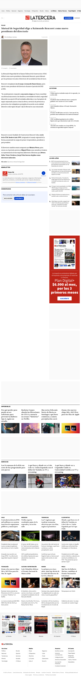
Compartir (5, 68)
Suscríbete (19, 198)
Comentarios (13, 68)
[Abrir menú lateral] (2, 18)
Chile (3, 517)
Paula (63, 566)
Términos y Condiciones (20, 182)
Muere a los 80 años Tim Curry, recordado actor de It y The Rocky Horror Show (30, 603)
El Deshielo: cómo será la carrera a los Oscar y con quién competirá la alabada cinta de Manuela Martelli (30, 594)
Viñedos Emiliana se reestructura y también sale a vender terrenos (60, 195)
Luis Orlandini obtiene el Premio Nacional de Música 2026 (29, 571)
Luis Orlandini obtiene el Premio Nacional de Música (63, 107)
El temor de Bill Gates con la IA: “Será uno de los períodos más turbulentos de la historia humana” (64, 113)
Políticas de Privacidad (31, 182)
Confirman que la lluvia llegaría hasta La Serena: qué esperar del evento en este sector (50, 557)
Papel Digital (72, 11)
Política (8, 11)
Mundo (42, 11)
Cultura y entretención (29, 566)
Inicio (3, 11)
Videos (47, 11)
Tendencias (45, 517)
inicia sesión (8, 198)
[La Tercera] (9, 634)
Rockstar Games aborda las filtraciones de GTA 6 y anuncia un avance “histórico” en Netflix (30, 414)
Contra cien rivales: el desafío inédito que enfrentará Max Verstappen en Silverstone (70, 546)
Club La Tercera (62, 11)
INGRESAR (77, 18)
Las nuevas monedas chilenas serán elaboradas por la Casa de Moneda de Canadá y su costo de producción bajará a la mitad (61, 172)
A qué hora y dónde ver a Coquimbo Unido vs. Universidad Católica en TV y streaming (66, 469)
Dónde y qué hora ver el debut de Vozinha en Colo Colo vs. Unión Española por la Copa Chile (70, 524)
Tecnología (27, 11)
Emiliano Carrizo (12, 37)
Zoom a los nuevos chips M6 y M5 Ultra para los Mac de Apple (70, 412)
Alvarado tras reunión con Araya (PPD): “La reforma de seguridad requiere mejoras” (63, 126)
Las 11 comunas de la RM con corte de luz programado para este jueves (13, 468)
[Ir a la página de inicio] (40, 18)
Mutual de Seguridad (19, 162)
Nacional (14, 11)
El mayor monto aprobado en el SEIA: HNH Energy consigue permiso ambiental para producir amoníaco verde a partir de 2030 (61, 188)
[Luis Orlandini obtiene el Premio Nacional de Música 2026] (30, 583)
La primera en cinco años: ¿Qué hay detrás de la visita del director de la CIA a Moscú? (50, 572)
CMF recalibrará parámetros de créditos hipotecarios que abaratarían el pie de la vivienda (64, 120)
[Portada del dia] (64, 268)
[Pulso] (25, 634)
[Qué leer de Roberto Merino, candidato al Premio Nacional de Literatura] (71, 583)
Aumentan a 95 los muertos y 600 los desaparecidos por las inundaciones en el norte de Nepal (50, 604)
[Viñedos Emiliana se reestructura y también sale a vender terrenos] (76, 196)
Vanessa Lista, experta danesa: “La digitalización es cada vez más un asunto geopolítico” (50, 593)
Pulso (3, 25)
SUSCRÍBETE (64, 299)
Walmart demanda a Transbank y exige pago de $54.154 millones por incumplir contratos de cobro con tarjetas (60, 180)
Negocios (20, 11)
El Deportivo (35, 11)
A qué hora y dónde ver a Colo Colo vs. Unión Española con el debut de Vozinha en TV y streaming (40, 469)
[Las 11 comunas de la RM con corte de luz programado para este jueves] (13, 481)
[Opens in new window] (41, 634)
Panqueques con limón (68, 591)
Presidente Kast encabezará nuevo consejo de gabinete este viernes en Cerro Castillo (63, 100)
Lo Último (53, 11)
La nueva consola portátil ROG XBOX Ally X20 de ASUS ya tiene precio (10, 603)
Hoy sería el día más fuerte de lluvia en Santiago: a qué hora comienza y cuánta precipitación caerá (49, 414)
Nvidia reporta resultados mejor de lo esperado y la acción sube (65, 94)
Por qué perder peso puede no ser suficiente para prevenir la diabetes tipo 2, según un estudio (9, 415)
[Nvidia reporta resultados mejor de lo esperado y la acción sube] (30, 536)
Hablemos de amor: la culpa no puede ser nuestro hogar (70, 602)
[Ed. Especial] (57, 634)
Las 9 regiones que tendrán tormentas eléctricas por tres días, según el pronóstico (50, 523)
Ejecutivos (10, 162)
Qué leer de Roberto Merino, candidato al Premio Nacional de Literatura (69, 572)
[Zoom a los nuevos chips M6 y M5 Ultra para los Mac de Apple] (71, 428)
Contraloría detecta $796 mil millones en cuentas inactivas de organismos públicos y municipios (10, 523)
